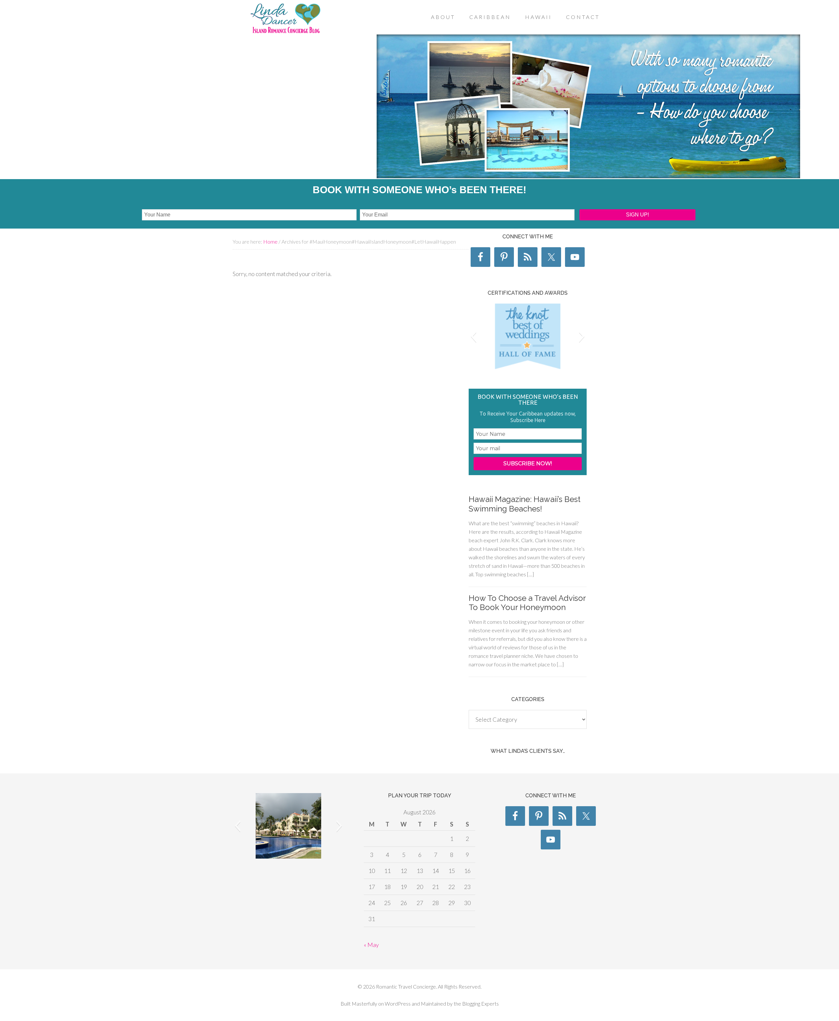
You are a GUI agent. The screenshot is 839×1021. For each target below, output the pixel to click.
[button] (473, 336)
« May (371, 944)
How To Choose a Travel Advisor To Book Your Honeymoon (527, 602)
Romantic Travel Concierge (285, 19)
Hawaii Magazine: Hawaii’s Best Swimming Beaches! (524, 503)
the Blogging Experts (476, 1003)
